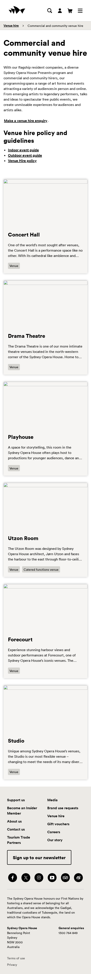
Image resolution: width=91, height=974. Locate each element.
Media (52, 799)
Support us (16, 799)
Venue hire (11, 25)
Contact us (16, 829)
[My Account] (59, 10)
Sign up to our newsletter (39, 857)
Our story (55, 839)
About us (14, 821)
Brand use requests (62, 807)
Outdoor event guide (25, 155)
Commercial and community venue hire (55, 26)
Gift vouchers (58, 823)
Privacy (12, 964)
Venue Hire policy (22, 160)
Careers (53, 831)
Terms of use (16, 958)
